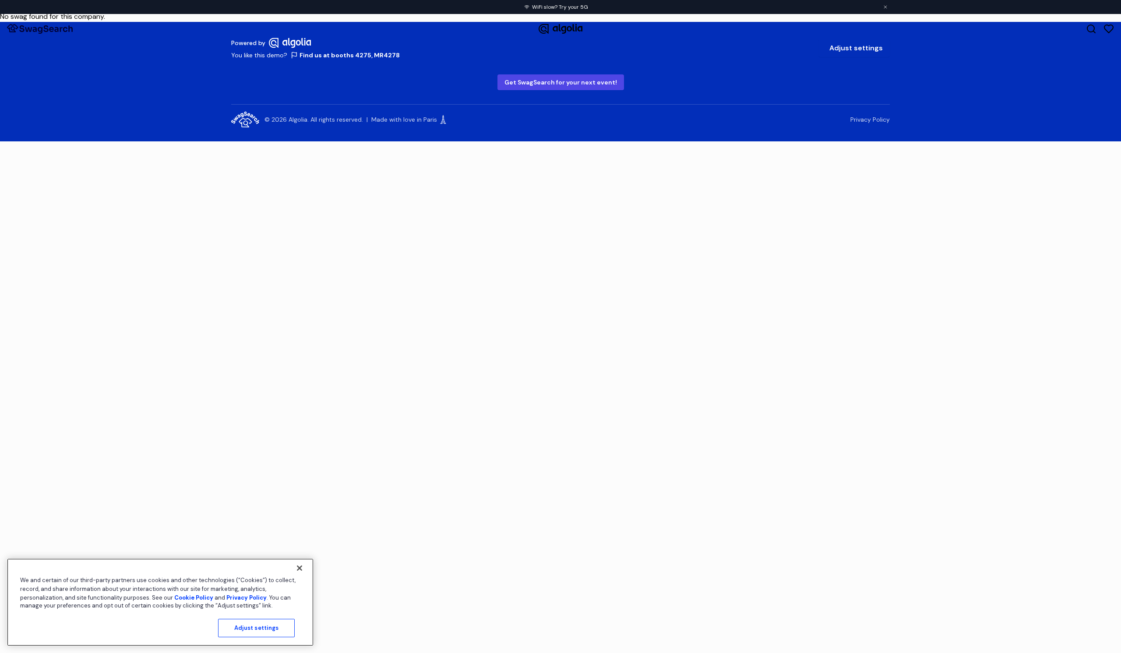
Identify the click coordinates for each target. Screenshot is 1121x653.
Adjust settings (856, 48)
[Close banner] (885, 7)
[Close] (299, 568)
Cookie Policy (193, 597)
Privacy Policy (870, 119)
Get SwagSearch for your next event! (560, 82)
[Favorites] (1108, 29)
